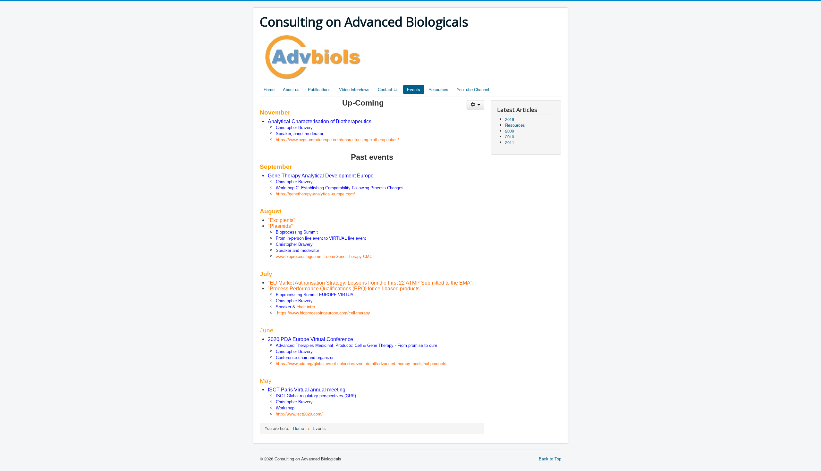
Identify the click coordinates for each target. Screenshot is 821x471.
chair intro (306, 306)
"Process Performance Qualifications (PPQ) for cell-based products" (344, 288)
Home (269, 89)
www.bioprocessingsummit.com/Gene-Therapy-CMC (324, 256)
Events (413, 89)
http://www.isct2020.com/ (299, 414)
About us (291, 89)
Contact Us (388, 89)
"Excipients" (281, 220)
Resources (438, 89)
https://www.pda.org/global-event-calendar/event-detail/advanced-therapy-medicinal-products (361, 363)
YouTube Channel (473, 89)
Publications (319, 89)
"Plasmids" (280, 226)
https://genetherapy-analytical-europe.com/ (315, 194)
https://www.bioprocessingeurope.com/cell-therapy (323, 313)
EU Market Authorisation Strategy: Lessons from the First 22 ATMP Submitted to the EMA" (371, 283)
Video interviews (354, 89)
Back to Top (550, 459)
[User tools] (475, 104)
